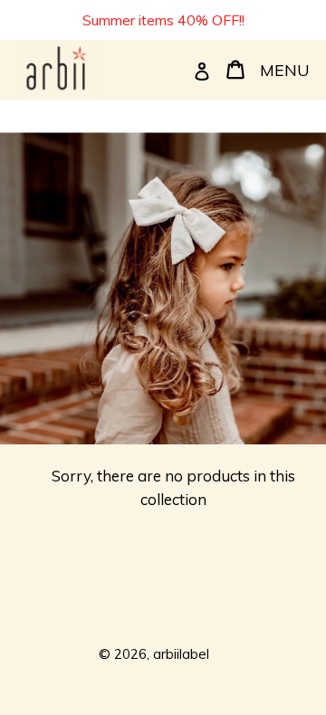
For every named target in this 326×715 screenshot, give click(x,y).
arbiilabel (181, 654)
